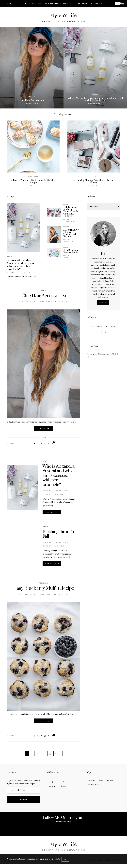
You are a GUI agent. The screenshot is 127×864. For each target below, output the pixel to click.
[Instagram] (4, 3)
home (40, 3)
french (101, 781)
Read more (103, 303)
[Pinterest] (10, 3)
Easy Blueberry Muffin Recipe (43, 588)
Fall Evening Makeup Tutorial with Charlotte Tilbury (94, 181)
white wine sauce (95, 784)
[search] (101, 3)
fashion (28, 3)
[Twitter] (38, 443)
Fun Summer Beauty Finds (70, 251)
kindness (57, 3)
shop (64, 3)
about (72, 3)
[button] (3, 67)
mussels (110, 781)
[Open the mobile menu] (123, 3)
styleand (10, 273)
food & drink (48, 3)
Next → (58, 754)
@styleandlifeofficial (63, 821)
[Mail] (7, 3)
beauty (34, 3)
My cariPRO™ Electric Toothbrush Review (71, 233)
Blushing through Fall (58, 534)
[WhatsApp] (45, 443)
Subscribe (95, 3)
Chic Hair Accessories (43, 296)
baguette (92, 781)
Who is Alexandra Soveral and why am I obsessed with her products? (21, 265)
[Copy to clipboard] (48, 443)
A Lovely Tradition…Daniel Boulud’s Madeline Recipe (33, 181)
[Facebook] (34, 443)
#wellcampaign (84, 3)
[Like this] (52, 443)
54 (50, 754)
